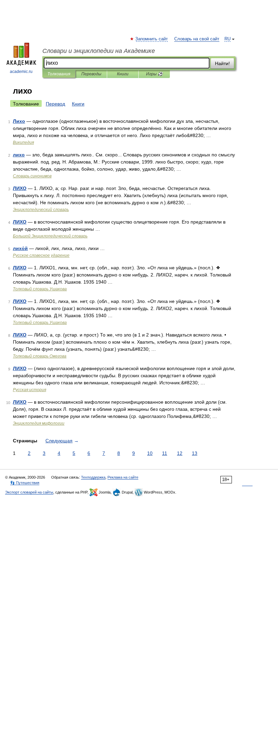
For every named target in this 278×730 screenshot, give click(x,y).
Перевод (55, 104)
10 (150, 453)
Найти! (222, 63)
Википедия (23, 142)
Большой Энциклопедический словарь (50, 236)
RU (227, 39)
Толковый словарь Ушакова (40, 289)
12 (179, 453)
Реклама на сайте (122, 477)
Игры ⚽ (154, 74)
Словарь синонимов (32, 176)
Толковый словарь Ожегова (39, 356)
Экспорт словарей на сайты (29, 492)
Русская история (29, 389)
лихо (19, 154)
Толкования (58, 74)
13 (194, 453)
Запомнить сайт (152, 39)
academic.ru (21, 71)
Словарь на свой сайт (196, 39)
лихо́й (20, 248)
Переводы (91, 74)
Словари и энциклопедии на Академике (98, 50)
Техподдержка (93, 477)
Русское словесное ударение (41, 255)
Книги (122, 74)
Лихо (19, 121)
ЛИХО (19, 188)
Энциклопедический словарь (41, 209)
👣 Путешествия (24, 483)
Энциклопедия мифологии (38, 423)
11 (164, 453)
